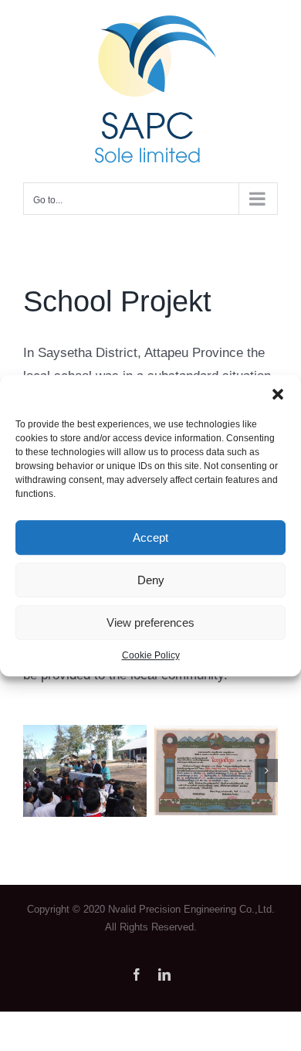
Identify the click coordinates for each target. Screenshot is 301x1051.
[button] (278, 394)
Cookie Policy (151, 655)
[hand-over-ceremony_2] (85, 732)
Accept (150, 537)
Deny (150, 580)
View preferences (150, 622)
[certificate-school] (216, 733)
